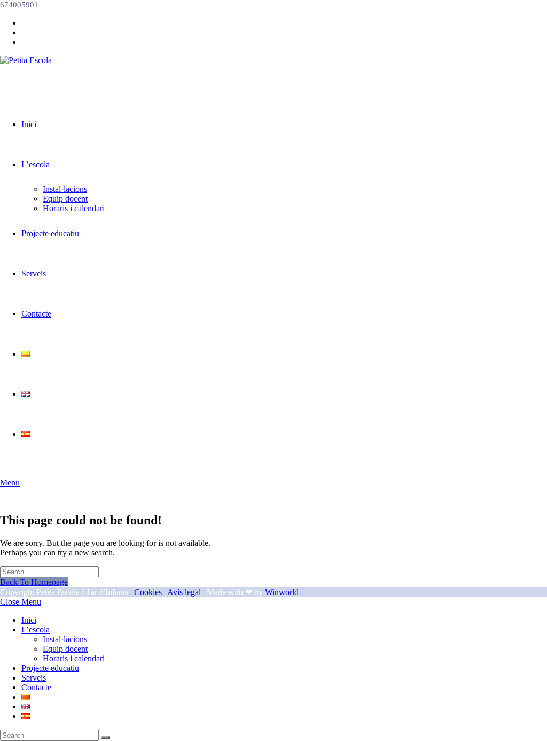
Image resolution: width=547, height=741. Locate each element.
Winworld (282, 592)
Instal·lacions (65, 639)
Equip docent (65, 648)
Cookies (148, 592)
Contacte (36, 687)
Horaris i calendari (74, 658)
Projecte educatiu (50, 668)
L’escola (35, 629)
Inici (28, 619)
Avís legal (184, 592)
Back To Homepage (34, 581)
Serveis (33, 677)
